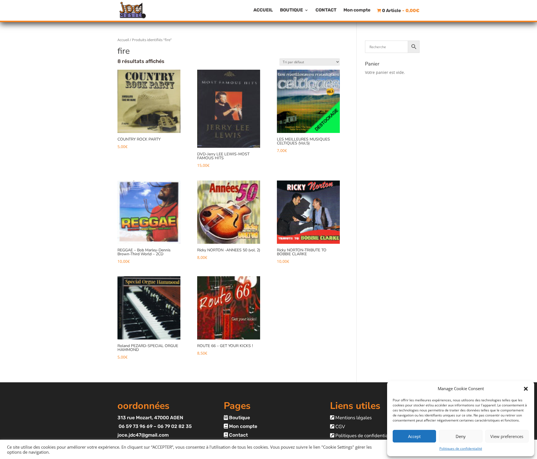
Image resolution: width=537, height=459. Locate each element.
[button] (526, 389)
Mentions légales (353, 417)
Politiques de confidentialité (460, 448)
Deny (461, 436)
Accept (414, 436)
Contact (238, 435)
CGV (339, 426)
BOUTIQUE (291, 10)
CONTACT (325, 10)
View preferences (506, 436)
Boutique (239, 417)
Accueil (123, 39)
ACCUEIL (263, 10)
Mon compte (357, 10)
